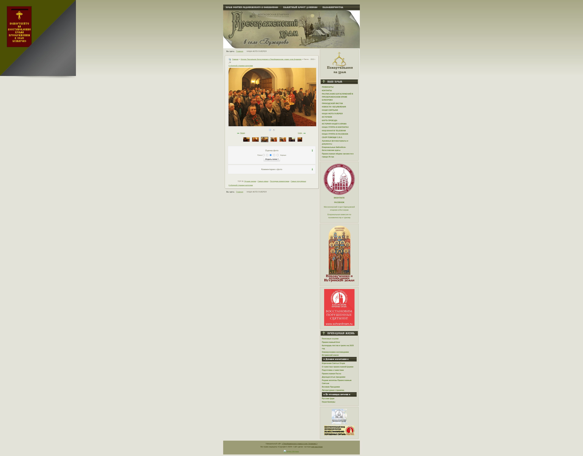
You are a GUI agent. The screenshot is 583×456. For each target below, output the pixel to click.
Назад (242, 133)
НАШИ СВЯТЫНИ (330, 110)
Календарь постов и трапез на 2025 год (338, 347)
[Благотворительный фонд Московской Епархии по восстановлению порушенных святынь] (339, 307)
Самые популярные (298, 181)
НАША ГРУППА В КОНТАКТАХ (335, 127)
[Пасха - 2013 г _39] (264, 139)
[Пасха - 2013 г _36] (291, 139)
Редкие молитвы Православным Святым (336, 381)
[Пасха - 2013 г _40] (255, 139)
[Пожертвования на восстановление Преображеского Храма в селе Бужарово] (339, 63)
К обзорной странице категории (241, 66)
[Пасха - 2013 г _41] (246, 139)
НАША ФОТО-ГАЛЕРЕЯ (332, 114)
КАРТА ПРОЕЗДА (329, 120)
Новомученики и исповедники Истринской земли (335, 353)
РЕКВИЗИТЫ (328, 87)
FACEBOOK (339, 202)
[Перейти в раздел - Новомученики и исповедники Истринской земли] (339, 254)
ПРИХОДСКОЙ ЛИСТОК (332, 103)
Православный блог (331, 342)
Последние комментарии (279, 181)
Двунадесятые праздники (333, 377)
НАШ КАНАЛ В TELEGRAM (334, 131)
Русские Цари (328, 398)
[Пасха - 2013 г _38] (273, 139)
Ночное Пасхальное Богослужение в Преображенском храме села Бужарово (271, 59)
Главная (235, 59)
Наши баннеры (328, 402)
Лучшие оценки (250, 181)
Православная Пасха (331, 374)
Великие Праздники (331, 387)
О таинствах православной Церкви (337, 367)
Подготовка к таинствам (333, 370)
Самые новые (263, 181)
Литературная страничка (333, 390)
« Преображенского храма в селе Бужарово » (299, 444)
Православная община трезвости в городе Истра (337, 155)
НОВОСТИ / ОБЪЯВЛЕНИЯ (334, 107)
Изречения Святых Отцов (333, 363)
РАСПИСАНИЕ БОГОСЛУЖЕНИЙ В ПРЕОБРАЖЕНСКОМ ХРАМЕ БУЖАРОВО (337, 97)
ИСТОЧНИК (327, 117)
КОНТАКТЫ (327, 90)
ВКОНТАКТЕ (339, 198)
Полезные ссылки (330, 339)
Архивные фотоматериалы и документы (335, 142)
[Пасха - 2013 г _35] (300, 139)
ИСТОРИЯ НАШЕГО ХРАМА (334, 124)
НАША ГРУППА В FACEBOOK (335, 134)
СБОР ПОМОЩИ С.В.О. (332, 137)
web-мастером (317, 447)
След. (300, 133)
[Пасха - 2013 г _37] (282, 139)
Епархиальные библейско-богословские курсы (334, 148)
